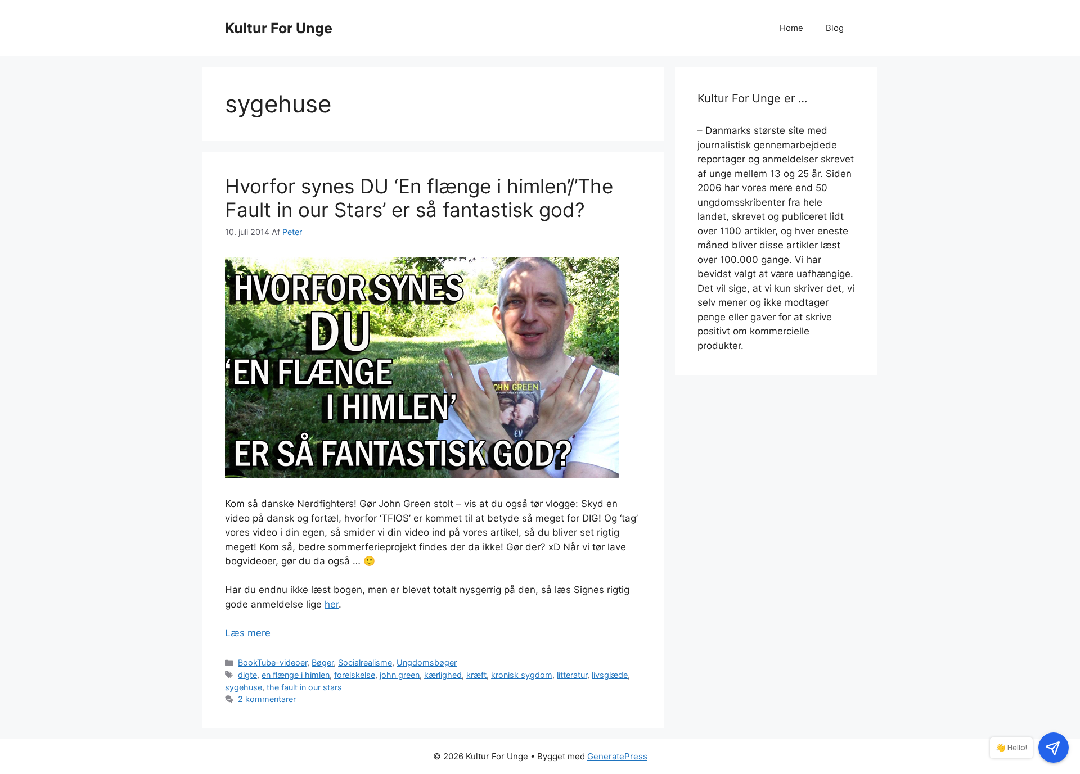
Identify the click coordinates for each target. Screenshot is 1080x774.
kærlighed (443, 675)
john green (400, 675)
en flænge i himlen (296, 675)
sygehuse (243, 687)
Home (791, 27)
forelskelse (354, 675)
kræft (476, 675)
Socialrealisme (365, 662)
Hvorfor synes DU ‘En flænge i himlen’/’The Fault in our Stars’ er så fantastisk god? (419, 197)
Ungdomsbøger (427, 662)
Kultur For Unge (278, 28)
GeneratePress (617, 756)
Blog (835, 27)
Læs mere (248, 633)
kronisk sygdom (521, 675)
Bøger (323, 662)
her (332, 604)
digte (247, 675)
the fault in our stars (304, 687)
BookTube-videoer (272, 662)
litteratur (572, 675)
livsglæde (610, 675)
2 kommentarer (267, 699)
